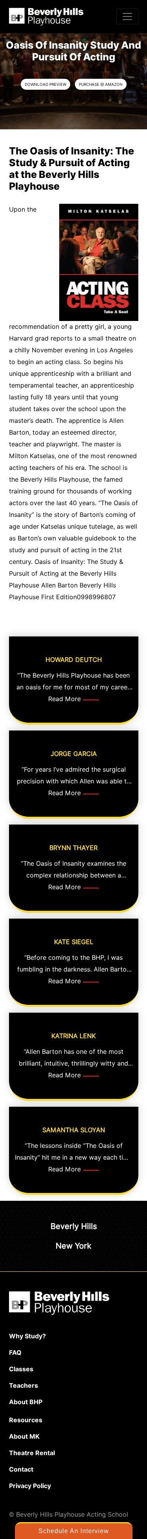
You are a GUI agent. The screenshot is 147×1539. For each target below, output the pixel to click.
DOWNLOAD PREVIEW (45, 84)
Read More (64, 699)
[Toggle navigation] (127, 16)
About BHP (25, 1402)
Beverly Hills (74, 1226)
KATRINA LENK (73, 1036)
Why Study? (27, 1336)
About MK (24, 1436)
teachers (23, 1385)
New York (73, 1246)
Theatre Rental (32, 1453)
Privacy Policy (30, 1486)
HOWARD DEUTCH (73, 659)
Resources (25, 1420)
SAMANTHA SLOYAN (73, 1130)
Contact (21, 1469)
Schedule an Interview (73, 1531)
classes (21, 1369)
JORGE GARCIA (74, 754)
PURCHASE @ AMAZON (101, 84)
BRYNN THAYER (73, 848)
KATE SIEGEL (73, 942)
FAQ (15, 1352)
